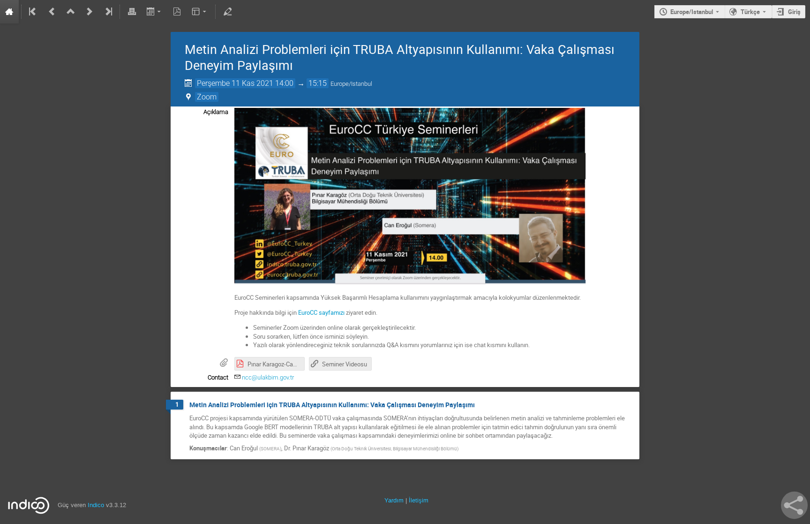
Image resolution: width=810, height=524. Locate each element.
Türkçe (750, 12)
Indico (96, 505)
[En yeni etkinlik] (107, 11)
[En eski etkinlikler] (33, 11)
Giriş (794, 12)
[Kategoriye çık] (70, 11)
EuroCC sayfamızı (321, 312)
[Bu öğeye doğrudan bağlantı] (481, 405)
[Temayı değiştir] (200, 11)
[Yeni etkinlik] (89, 11)
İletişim (418, 500)
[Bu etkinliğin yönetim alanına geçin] (227, 11)
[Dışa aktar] (154, 11)
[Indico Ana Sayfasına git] (9, 11)
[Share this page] (794, 505)
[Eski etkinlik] (52, 11)
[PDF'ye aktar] (177, 11)
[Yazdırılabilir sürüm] (131, 11)
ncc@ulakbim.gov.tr (268, 377)
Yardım (394, 500)
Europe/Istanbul (691, 12)
